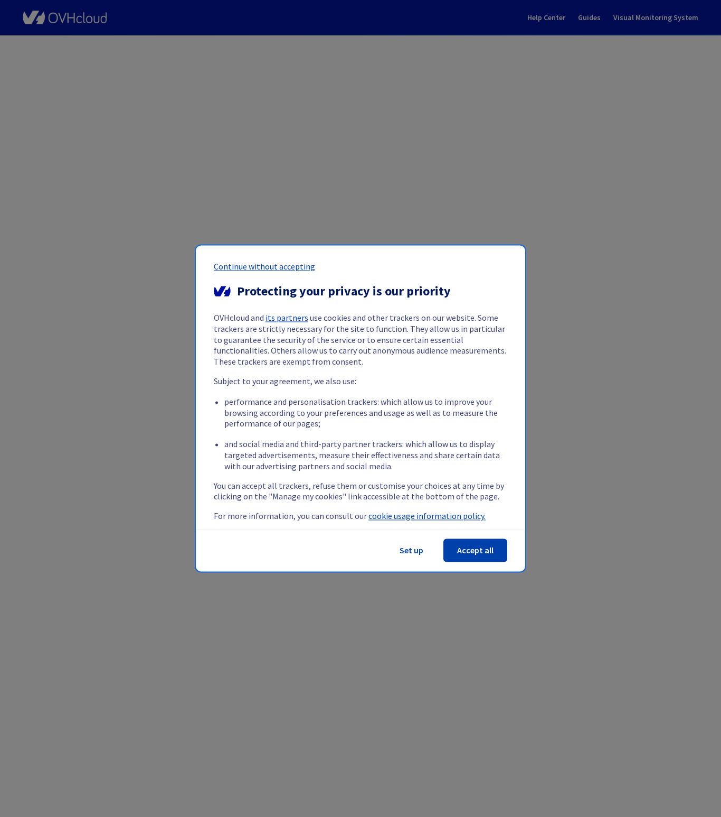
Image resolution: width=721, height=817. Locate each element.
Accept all (475, 550)
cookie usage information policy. (427, 516)
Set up (411, 550)
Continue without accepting (264, 266)
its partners (286, 318)
